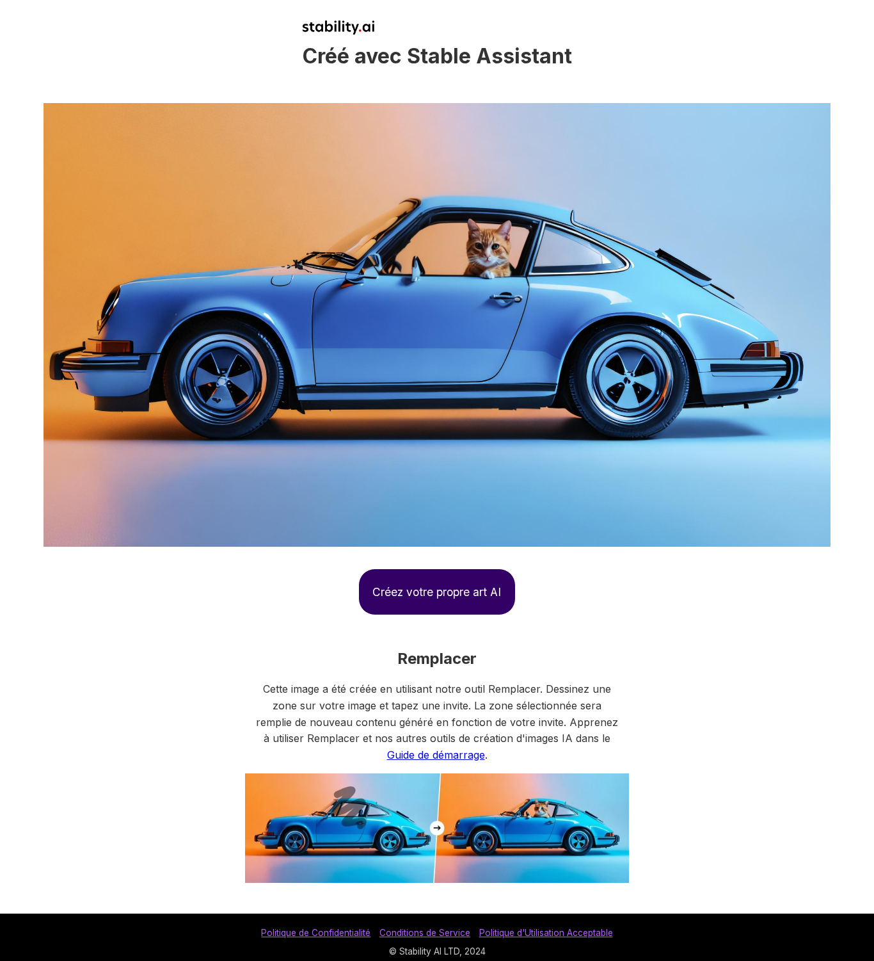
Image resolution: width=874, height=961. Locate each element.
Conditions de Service (424, 933)
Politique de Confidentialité (315, 933)
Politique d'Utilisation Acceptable (546, 933)
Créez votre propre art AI (436, 592)
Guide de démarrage (436, 754)
